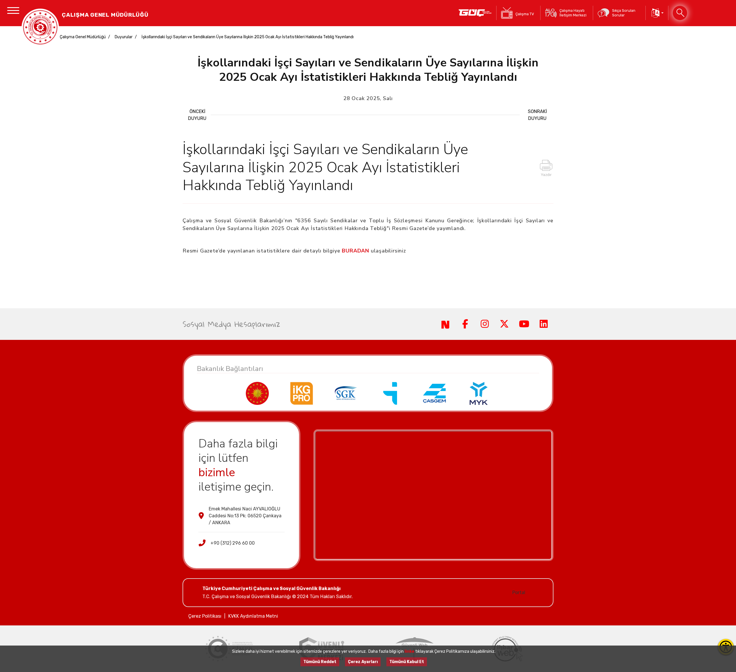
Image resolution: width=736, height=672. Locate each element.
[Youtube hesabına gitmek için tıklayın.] (524, 324)
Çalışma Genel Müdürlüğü (83, 37)
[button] (657, 13)
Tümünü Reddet (319, 661)
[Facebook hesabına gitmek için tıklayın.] (465, 324)
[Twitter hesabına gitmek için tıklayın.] (504, 324)
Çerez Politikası (204, 616)
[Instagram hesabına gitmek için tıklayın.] (484, 324)
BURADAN (355, 250)
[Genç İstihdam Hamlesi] (475, 13)
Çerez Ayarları (363, 661)
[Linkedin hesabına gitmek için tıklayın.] (543, 324)
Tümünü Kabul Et (406, 661)
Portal (518, 592)
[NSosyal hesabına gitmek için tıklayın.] (445, 324)
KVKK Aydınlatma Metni (253, 616)
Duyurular (124, 37)
